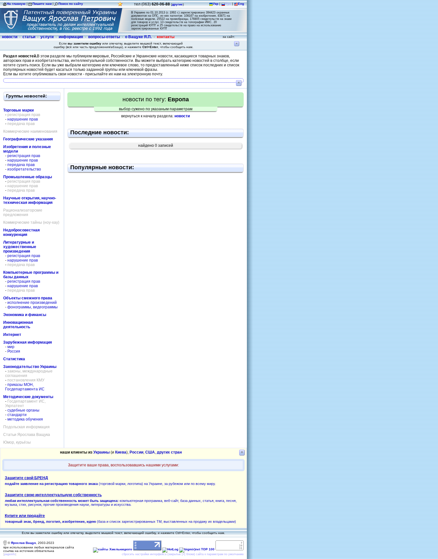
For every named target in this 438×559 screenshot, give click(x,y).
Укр (215, 3)
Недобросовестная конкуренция (21, 232)
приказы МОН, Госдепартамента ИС (25, 386)
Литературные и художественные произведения (19, 247)
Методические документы (28, 397)
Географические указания (28, 139)
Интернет (12, 334)
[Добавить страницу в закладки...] (120, 5)
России (136, 452)
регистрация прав (23, 156)
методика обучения (25, 419)
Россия (13, 351)
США (150, 452)
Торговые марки (18, 110)
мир (10, 347)
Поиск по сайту (70, 3)
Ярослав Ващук (23, 543)
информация (71, 37)
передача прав (21, 165)
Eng (241, 3)
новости (9, 37)
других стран (169, 452)
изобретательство (24, 169)
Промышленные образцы (27, 177)
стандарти (17, 415)
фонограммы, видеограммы (32, 307)
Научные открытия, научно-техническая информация (29, 200)
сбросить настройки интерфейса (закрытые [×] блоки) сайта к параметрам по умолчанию (183, 554)
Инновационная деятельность (18, 324)
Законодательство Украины (29, 366)
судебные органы (23, 410)
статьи (28, 37)
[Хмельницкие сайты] (112, 549)
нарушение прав (22, 119)
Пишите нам (42, 3)
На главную (16, 3)
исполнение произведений (32, 302)
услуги (47, 37)
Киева (120, 452)
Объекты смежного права (27, 298)
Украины (101, 452)
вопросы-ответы (104, 37)
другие (177, 4)
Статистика (14, 359)
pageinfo (9, 554)
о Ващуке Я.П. (138, 37)
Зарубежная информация (27, 342)
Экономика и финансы (24, 315)
